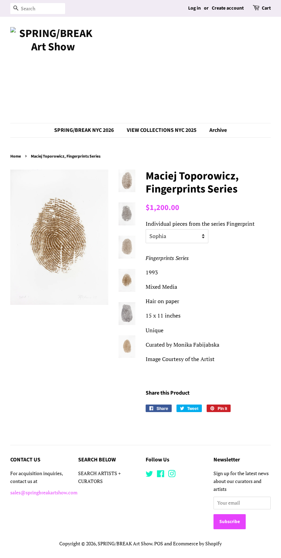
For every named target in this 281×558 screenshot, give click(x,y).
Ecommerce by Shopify (197, 544)
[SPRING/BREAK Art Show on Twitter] (149, 475)
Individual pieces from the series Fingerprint (200, 223)
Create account (228, 8)
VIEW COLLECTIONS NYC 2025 (161, 130)
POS (158, 544)
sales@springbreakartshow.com (43, 492)
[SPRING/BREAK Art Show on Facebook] (160, 475)
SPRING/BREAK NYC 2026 (84, 130)
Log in (194, 8)
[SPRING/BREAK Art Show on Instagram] (171, 475)
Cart (266, 8)
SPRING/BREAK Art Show (125, 544)
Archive (218, 130)
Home (15, 156)
